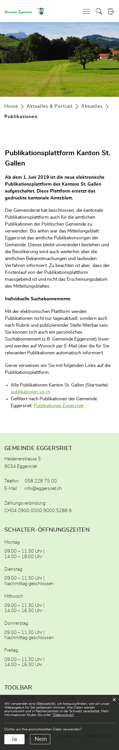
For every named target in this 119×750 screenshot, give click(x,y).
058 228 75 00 (41, 481)
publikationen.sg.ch (33, 392)
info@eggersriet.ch (43, 488)
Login (111, 11)
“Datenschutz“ (63, 715)
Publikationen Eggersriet (61, 405)
